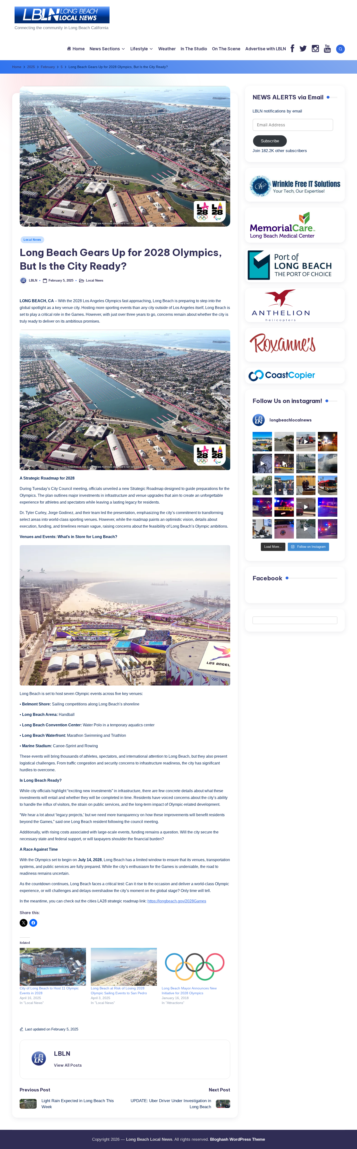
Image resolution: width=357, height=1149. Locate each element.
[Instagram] (315, 49)
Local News (32, 239)
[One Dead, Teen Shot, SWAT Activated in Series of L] (327, 507)
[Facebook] (292, 49)
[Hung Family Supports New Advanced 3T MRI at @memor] (262, 463)
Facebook (267, 578)
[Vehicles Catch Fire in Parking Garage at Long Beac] (327, 463)
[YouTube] (327, 49)
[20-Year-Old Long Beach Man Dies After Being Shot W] (284, 441)
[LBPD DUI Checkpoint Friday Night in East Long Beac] (327, 441)
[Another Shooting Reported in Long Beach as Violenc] (327, 529)
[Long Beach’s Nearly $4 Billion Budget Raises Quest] (306, 485)
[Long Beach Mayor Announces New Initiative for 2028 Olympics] (195, 967)
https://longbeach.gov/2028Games (176, 901)
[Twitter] (303, 49)
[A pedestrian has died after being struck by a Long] (327, 485)
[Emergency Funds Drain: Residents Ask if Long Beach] (262, 529)
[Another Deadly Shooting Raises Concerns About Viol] (284, 485)
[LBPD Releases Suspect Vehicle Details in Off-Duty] (306, 529)
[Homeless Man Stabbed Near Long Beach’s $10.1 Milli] (262, 441)
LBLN (62, 1053)
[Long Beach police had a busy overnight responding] (262, 507)
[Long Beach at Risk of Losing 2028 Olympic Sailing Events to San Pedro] (124, 967)
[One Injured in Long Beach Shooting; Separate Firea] (284, 529)
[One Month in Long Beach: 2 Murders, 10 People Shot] (262, 485)
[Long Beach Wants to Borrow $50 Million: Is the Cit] (306, 463)
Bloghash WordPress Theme (237, 1139)
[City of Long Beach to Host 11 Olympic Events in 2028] (53, 967)
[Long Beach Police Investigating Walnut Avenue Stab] (284, 507)
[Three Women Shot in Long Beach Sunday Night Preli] (284, 463)
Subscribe (270, 141)
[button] (68, 1065)
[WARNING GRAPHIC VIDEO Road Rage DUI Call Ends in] (306, 507)
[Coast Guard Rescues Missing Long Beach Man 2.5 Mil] (306, 441)
